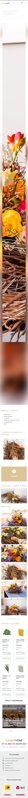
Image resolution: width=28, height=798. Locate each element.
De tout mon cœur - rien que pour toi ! (13, 724)
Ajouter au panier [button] (6, 658)
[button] (1, 448)
